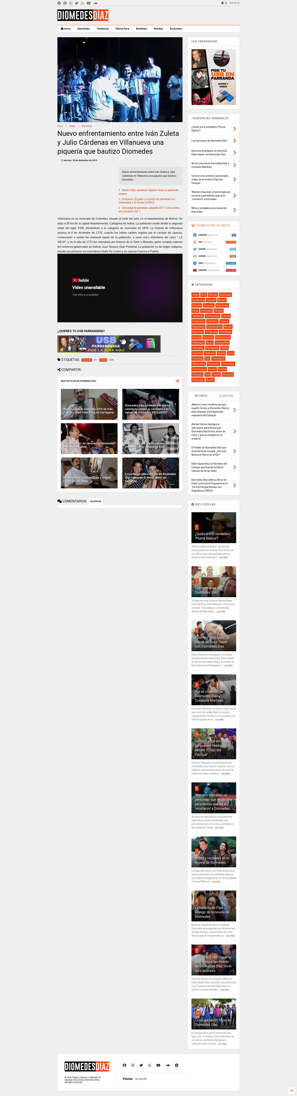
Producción (198, 321)
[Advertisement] (177, 15)
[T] (59, 3)
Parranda (87, 126)
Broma (210, 379)
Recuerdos (198, 300)
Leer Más (223, 557)
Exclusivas (176, 28)
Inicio (67, 28)
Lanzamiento (214, 326)
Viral (207, 374)
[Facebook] (65, 3)
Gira (207, 358)
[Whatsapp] (82, 3)
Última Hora (122, 28)
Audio (210, 342)
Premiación (218, 358)
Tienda (216, 374)
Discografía (212, 348)
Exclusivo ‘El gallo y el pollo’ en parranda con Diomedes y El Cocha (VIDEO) (147, 200)
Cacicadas (198, 348)
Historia (218, 310)
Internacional (223, 337)
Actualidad (225, 332)
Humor (212, 369)
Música (222, 300)
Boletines (141, 28)
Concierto (212, 321)
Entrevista (206, 310)
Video (72, 126)
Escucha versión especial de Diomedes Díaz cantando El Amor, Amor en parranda (150, 477)
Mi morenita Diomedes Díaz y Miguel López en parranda (87, 479)
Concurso (197, 374)
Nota (203, 294)
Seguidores (198, 326)
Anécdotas (83, 28)
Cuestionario (199, 369)
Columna (197, 353)
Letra (231, 353)
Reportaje (197, 332)
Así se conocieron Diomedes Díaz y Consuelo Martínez (209, 695)
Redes (224, 348)
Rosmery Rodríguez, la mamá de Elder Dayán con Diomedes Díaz (212, 641)
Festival (196, 337)
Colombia (197, 358)
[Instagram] (70, 3)
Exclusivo (209, 305)
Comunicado (212, 316)
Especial (211, 300)
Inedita (222, 369)
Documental (222, 342)
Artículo (213, 294)
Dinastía (196, 305)
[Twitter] (76, 3)
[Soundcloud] (95, 3)
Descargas (198, 379)
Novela (228, 326)
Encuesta (228, 374)
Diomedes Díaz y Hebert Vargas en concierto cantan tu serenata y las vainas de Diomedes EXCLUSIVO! (147, 409)
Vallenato (210, 353)
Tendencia (103, 28)
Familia (226, 316)
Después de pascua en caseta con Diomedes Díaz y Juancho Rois (147, 445)
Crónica (224, 321)
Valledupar (198, 342)
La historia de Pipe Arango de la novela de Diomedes (212, 912)
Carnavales (228, 363)
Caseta (221, 353)
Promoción (213, 363)
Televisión (197, 316)
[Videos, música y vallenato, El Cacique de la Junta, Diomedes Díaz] (82, 19)
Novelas (158, 28)
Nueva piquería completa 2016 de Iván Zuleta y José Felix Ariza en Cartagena (88, 410)
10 (198, 1013)
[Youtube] (89, 3)
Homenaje (225, 294)
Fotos (195, 310)
